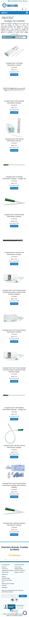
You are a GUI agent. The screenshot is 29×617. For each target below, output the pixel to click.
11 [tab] (12, 561)
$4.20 (15, 336)
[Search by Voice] (22, 9)
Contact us (5, 568)
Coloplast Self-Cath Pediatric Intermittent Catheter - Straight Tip (14, 409)
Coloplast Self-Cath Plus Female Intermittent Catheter (14, 446)
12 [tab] (14, 561)
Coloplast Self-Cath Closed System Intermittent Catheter (14, 331)
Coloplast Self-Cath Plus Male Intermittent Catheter (14, 215)
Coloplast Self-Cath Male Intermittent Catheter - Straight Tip (14, 178)
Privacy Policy (17, 567)
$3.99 (15, 221)
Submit (23, 596)
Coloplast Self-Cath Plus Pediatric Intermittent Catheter (14, 524)
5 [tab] (14, 560)
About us (4, 567)
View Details (14, 74)
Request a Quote (18, 572)
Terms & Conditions (19, 570)
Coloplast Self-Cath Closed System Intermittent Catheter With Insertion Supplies (14, 485)
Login (25, 1)
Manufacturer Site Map (8, 583)
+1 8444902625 (13, 1)
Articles (4, 576)
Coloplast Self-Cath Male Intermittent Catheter (14, 64)
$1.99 (15, 70)
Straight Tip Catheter (14, 21)
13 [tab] (16, 561)
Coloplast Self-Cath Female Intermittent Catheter (14, 140)
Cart (21, 1)
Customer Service (19, 564)
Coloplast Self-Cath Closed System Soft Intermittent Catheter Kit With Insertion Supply (14, 370)
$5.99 (15, 299)
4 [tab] (12, 560)
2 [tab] (8, 560)
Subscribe (4, 587)
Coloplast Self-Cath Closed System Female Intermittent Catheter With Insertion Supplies (14, 292)
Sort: (13, 37)
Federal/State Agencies (8, 570)
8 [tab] (21, 560)
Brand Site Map (6, 578)
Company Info (6, 564)
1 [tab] (5, 560)
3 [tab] (10, 560)
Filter (4, 37)
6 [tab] (16, 560)
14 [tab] (19, 561)
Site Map (4, 585)
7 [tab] (19, 560)
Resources (5, 574)
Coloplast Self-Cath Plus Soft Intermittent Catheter (14, 253)
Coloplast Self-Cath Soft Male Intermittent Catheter (14, 102)
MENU (4, 12)
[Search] (25, 9)
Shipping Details (18, 568)
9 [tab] (23, 560)
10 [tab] (10, 561)
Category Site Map (7, 580)
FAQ (3, 582)
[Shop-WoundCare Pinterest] (16, 600)
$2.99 (15, 259)
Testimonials (5, 572)
